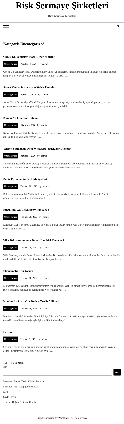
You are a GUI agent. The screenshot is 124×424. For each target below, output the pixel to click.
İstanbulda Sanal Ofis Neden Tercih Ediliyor (31, 301)
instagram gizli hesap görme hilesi (20, 386)
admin (45, 64)
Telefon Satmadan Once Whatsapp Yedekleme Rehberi (37, 148)
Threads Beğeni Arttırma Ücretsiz (20, 402)
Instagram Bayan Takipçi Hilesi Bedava (23, 381)
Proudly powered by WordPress (53, 418)
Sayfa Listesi (9, 397)
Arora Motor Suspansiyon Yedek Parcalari (30, 87)
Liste (5, 391)
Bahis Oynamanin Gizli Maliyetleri (25, 179)
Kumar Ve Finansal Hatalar (20, 118)
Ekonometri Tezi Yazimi (18, 270)
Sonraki (19, 362)
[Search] (118, 26)
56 (12, 362)
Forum (7, 332)
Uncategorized (10, 64)
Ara (5, 366)
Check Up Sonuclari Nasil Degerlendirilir (29, 56)
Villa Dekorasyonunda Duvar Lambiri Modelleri (33, 240)
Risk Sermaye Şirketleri (62, 5)
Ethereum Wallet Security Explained (26, 209)
